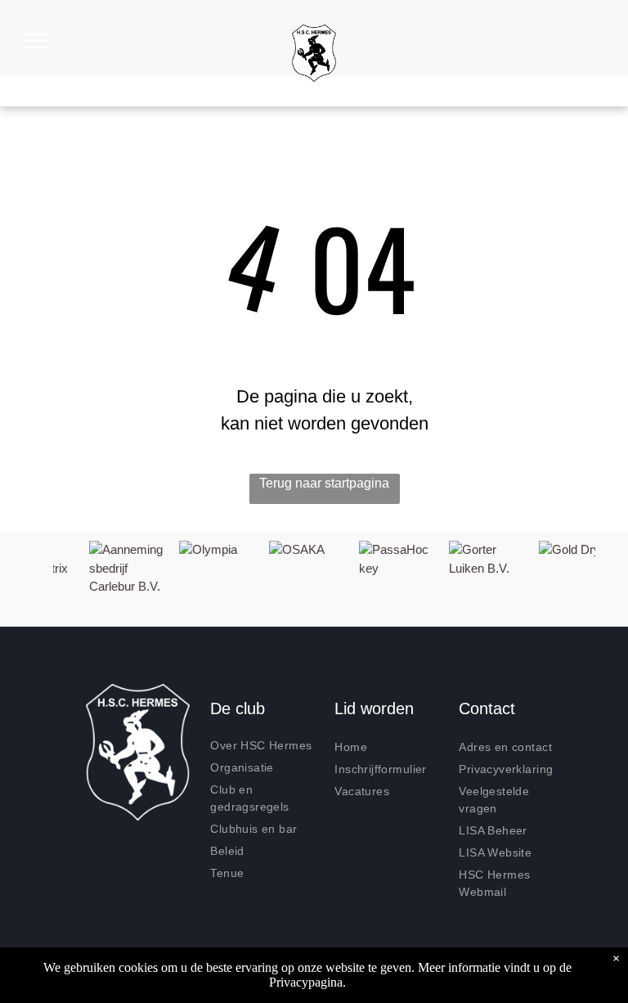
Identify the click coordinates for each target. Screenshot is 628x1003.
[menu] (36, 41)
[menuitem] (265, 746)
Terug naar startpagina (324, 483)
